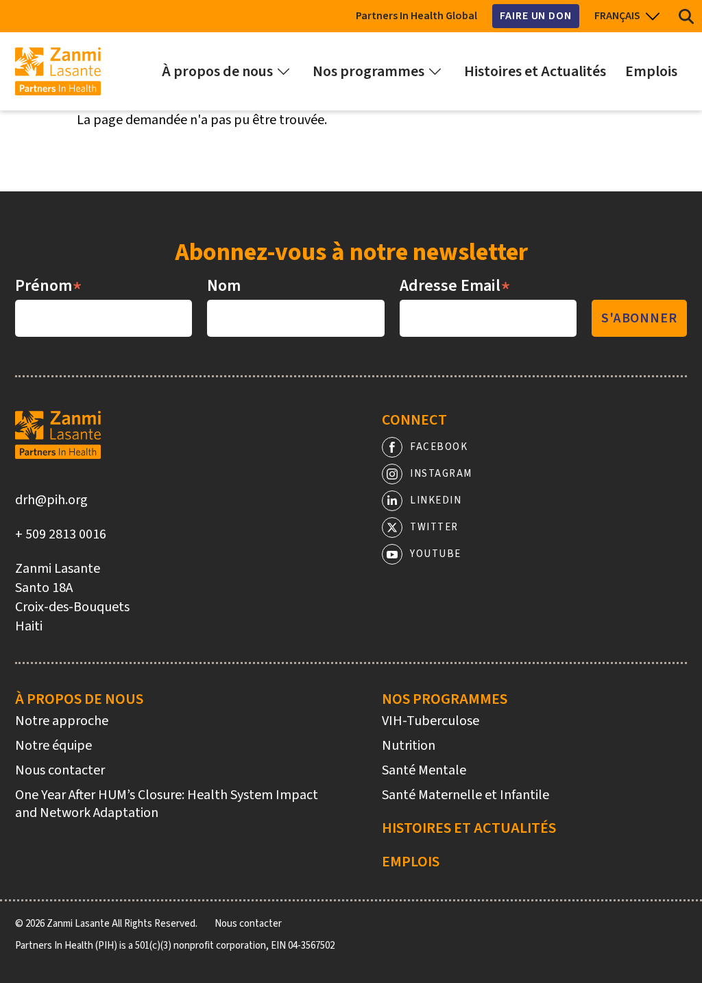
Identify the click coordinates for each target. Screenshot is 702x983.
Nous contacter (60, 770)
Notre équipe (53, 746)
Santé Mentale (424, 770)
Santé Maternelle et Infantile (465, 795)
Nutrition (408, 746)
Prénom (48, 286)
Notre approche (61, 721)
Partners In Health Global (416, 15)
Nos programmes (444, 699)
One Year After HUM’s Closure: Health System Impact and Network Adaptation (166, 804)
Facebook (439, 447)
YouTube (435, 554)
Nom (224, 286)
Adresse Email (455, 286)
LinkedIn (435, 500)
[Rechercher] (686, 16)
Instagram (441, 473)
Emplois (410, 862)
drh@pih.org (51, 500)
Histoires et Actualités (469, 828)
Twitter (434, 527)
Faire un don (536, 15)
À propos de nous (79, 699)
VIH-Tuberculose (430, 721)
